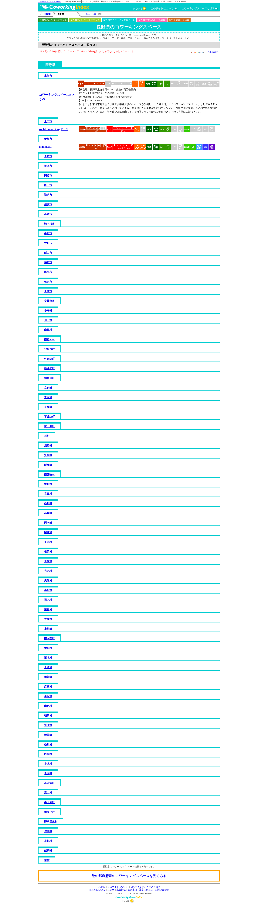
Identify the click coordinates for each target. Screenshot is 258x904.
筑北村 (48, 725)
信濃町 (48, 831)
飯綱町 (48, 850)
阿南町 (48, 522)
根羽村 (48, 551)
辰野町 (48, 445)
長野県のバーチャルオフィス (85, 20)
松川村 (48, 744)
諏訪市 (48, 194)
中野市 (48, 233)
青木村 (48, 397)
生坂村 (48, 696)
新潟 (88, 14)
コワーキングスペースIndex (49, 1)
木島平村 (49, 812)
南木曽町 (49, 638)
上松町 (48, 628)
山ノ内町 (49, 802)
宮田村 (48, 493)
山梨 (94, 14)
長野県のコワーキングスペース (119, 20)
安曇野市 (49, 301)
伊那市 (48, 138)
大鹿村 (48, 619)
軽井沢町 (49, 368)
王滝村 (48, 657)
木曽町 (48, 677)
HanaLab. (45, 146)
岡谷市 (48, 175)
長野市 (48, 156)
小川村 (48, 841)
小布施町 (49, 783)
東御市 (48, 75)
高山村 (48, 792)
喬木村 (48, 599)
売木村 (48, 571)
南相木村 (49, 339)
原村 (46, 436)
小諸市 (48, 214)
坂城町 (48, 773)
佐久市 (48, 281)
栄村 (46, 860)
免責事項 (132, 889)
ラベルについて (97, 889)
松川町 (48, 503)
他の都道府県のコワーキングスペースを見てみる (129, 876)
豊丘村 (48, 609)
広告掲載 (121, 889)
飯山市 (48, 252)
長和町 (48, 407)
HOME (47, 14)
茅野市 (48, 262)
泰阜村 (48, 590)
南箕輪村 (49, 474)
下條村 (48, 561)
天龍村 (48, 580)
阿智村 (48, 532)
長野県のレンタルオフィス (53, 20)
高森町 (48, 513)
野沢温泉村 (50, 821)
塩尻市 (48, 272)
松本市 (48, 166)
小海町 (48, 310)
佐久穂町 (49, 358)
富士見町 (49, 426)
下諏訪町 (49, 416)
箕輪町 (48, 455)
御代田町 (49, 378)
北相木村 (49, 349)
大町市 (48, 243)
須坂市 (48, 204)
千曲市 (48, 291)
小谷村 (48, 763)
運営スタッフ (146, 889)
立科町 (48, 387)
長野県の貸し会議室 (179, 20)
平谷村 (48, 542)
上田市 (48, 121)
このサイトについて (117, 886)
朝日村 (48, 715)
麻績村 (48, 686)
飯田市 (48, 185)
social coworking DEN (53, 129)
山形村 (48, 706)
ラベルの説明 (211, 52)
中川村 (48, 484)
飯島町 (48, 464)
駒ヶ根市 (49, 223)
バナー (110, 889)
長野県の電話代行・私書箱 (151, 20)
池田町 (48, 734)
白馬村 (48, 754)
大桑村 (48, 667)
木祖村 (48, 648)
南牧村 (48, 329)
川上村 (48, 320)
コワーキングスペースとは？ (145, 886)
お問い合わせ (162, 889)
